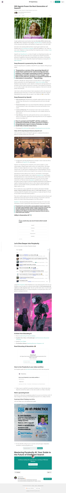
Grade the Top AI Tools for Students (27, 336)
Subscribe (57, 1)
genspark (32, 180)
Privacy (33, 485)
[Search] (51, 2)
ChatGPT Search (38, 42)
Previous (18, 472)
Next (49, 472)
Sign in (62, 1)
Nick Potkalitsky (28, 12)
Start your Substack (30, 488)
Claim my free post (33, 464)
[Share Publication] (53, 2)
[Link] (13, 63)
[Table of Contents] (1, 246)
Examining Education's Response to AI (35, 343)
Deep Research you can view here (43, 128)
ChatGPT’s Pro (26, 162)
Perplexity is (17, 202)
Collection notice (40, 485)
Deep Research (24, 54)
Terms (36, 485)
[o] (33, 147)
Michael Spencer (21, 12)
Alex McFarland (25, 128)
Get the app (38, 488)
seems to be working (40, 82)
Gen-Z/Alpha (23, 341)
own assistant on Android (27, 48)
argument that (40, 175)
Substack (27, 490)
